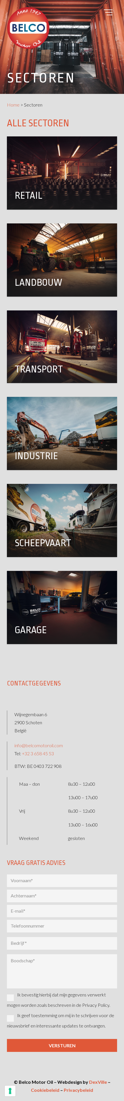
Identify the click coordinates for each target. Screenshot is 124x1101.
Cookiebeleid (45, 1090)
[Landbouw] (62, 260)
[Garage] (62, 607)
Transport (39, 369)
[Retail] (62, 173)
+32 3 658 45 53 (38, 753)
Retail (28, 195)
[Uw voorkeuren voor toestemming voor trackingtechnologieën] (10, 1090)
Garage (31, 630)
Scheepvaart (43, 543)
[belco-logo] (62, 28)
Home (13, 104)
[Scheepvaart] (62, 520)
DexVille (98, 1082)
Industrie (36, 456)
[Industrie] (62, 433)
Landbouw (38, 282)
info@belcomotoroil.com (38, 745)
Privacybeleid (78, 1090)
